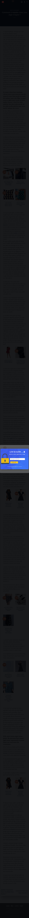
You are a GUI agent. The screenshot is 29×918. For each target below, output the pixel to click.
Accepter (14, 464)
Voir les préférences (14, 469)
